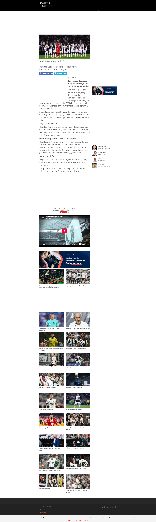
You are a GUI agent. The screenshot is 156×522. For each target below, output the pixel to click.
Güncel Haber (64, 10)
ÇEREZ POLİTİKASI (83, 520)
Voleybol (110, 10)
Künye (41, 509)
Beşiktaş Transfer (99, 10)
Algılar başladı (101, 159)
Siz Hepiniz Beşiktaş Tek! (104, 165)
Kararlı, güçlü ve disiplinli (104, 147)
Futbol (45, 10)
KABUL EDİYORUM (72, 520)
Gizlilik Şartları (43, 512)
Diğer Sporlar (75, 10)
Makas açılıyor (102, 153)
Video (88, 10)
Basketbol (53, 10)
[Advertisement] (78, 21)
